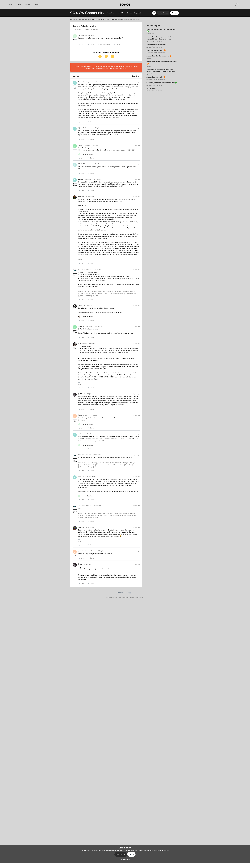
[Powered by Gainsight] (125, 593)
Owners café (150, 34)
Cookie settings (124, 597)
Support (27, 4)
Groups (129, 13)
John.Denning (82, 35)
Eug (79, 343)
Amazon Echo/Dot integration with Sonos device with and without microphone (160, 38)
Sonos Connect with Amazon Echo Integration (161, 62)
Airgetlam (81, 196)
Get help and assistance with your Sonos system (94, 19)
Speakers (149, 58)
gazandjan (81, 551)
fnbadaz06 (81, 164)
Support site (137, 13)
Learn (19, 4)
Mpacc (80, 415)
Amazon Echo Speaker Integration (157, 56)
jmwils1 (80, 145)
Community (73, 19)
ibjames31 (81, 128)
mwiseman (81, 326)
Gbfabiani (81, 179)
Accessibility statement (137, 597)
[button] (163, 13)
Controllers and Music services (155, 53)
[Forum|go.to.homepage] (87, 13)
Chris (79, 269)
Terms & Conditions (112, 597)
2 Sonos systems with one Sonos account (160, 83)
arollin (80, 434)
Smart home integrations (154, 91)
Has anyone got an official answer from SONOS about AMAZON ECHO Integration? (160, 70)
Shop (10, 4)
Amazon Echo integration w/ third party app (160, 29)
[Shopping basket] (236, 4)
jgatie (80, 394)
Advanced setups (116, 19)
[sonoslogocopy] (125, 4)
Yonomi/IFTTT (151, 88)
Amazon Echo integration (154, 50)
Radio (36, 4)
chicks (80, 305)
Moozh (80, 82)
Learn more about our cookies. (159, 850)
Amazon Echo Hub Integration (156, 45)
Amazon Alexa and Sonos (154, 41)
